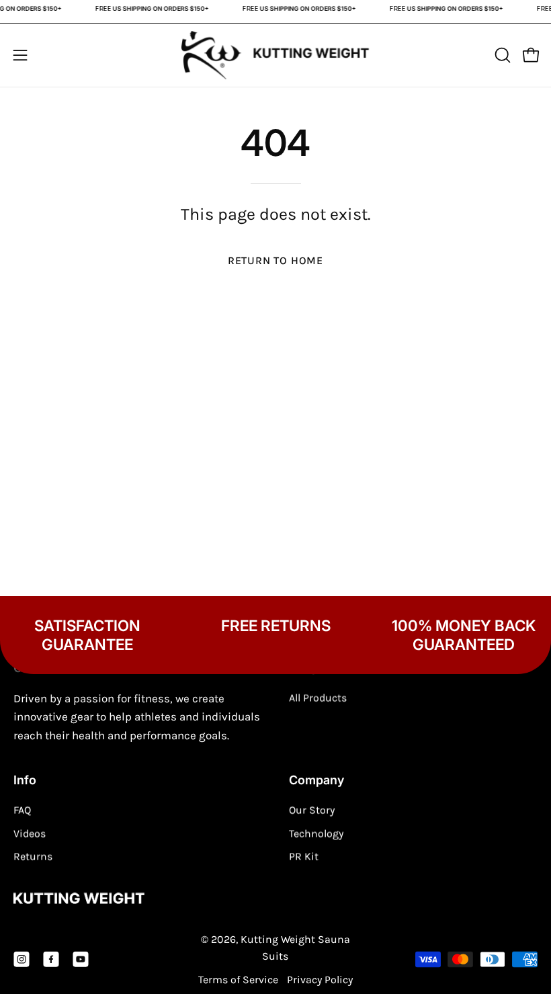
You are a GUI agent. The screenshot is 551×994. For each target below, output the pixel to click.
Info (24, 779)
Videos (29, 833)
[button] (501, 55)
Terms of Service (238, 979)
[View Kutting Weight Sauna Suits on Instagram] (21, 959)
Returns (32, 856)
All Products (318, 698)
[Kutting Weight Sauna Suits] (275, 55)
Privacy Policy (320, 979)
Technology (316, 833)
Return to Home (275, 260)
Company (316, 779)
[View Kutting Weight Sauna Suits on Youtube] (81, 959)
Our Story (312, 810)
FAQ (22, 810)
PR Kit (304, 856)
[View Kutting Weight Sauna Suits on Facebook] (51, 959)
